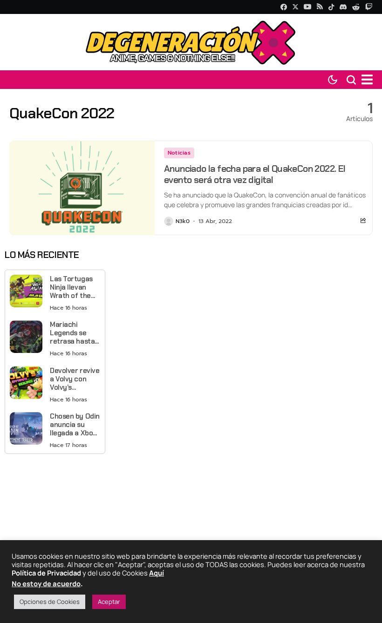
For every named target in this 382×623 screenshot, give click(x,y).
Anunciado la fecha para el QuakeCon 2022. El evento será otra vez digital (255, 174)
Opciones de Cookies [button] (50, 601)
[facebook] (283, 7)
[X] (295, 6)
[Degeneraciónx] (191, 42)
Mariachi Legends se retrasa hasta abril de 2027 (72, 332)
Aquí (156, 573)
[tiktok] (331, 7)
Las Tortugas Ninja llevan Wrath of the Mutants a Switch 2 (71, 287)
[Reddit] (356, 7)
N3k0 (183, 221)
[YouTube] (307, 6)
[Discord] (343, 7)
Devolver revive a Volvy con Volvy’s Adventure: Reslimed (74, 379)
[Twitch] (368, 6)
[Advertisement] (55, 514)
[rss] (320, 7)
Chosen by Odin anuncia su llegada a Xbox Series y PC (75, 424)
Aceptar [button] (109, 601)
